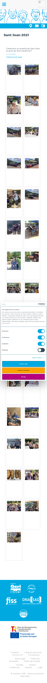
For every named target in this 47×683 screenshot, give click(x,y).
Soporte (28, 667)
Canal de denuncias (32, 652)
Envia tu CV (18, 655)
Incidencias (14, 667)
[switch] (41, 337)
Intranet (32, 665)
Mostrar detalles (37, 357)
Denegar (23, 376)
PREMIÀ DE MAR (14, 57)
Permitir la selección (23, 370)
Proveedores (33, 655)
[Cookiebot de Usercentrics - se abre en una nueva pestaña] (34, 304)
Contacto (15, 652)
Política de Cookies (32, 661)
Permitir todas (24, 364)
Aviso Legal (20, 659)
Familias (19, 665)
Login (39, 667)
